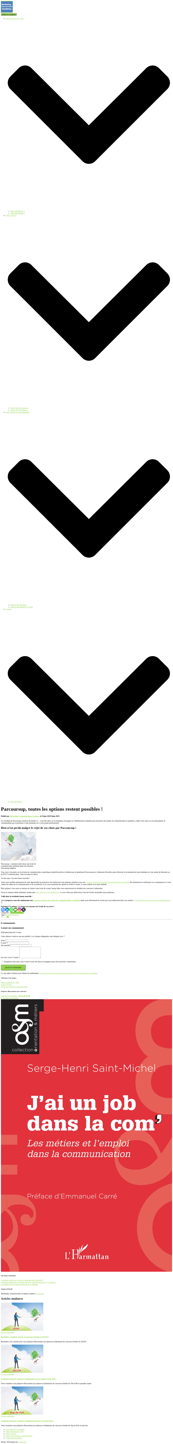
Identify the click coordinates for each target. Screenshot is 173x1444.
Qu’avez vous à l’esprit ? (10, 957)
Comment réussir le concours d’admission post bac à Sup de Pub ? (27, 1421)
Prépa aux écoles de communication (14, 987)
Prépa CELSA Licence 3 (19, 408)
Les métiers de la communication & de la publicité (19, 1284)
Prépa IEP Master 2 (17, 213)
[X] (24, 910)
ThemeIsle (22, 1442)
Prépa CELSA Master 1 (19, 410)
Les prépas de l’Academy (15, 1429)
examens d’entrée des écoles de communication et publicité (107, 882)
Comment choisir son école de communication (152, 900)
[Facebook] (3, 910)
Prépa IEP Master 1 (17, 211)
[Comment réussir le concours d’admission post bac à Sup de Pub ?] (22, 1414)
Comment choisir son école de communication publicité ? (22, 1280)
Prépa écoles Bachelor (18, 605)
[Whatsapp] (11, 910)
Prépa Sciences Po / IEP (10, 983)
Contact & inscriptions (14, 1438)
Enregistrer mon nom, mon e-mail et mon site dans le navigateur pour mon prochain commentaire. (40, 962)
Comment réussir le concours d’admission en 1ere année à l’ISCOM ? (28, 1379)
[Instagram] (19, 910)
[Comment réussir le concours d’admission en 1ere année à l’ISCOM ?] (22, 1372)
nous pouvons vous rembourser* (48, 892)
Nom (3, 940)
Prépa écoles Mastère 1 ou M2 (21, 607)
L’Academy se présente (9, 998)
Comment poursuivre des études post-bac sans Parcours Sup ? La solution (28, 1282)
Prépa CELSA (6, 985)
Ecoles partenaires (17, 913)
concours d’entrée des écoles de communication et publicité (56, 900)
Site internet (5, 945)
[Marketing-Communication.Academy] (7, 12)
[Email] (15, 910)
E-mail (4, 943)
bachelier (8, 915)
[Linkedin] (7, 910)
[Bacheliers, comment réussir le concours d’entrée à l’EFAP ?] (22, 1330)
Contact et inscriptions (9, 996)
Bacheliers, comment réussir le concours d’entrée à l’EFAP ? (25, 1337)
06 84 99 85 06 (16, 802)
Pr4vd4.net (39, 1294)
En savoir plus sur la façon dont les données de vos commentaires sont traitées (68, 973)
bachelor (15, 915)
